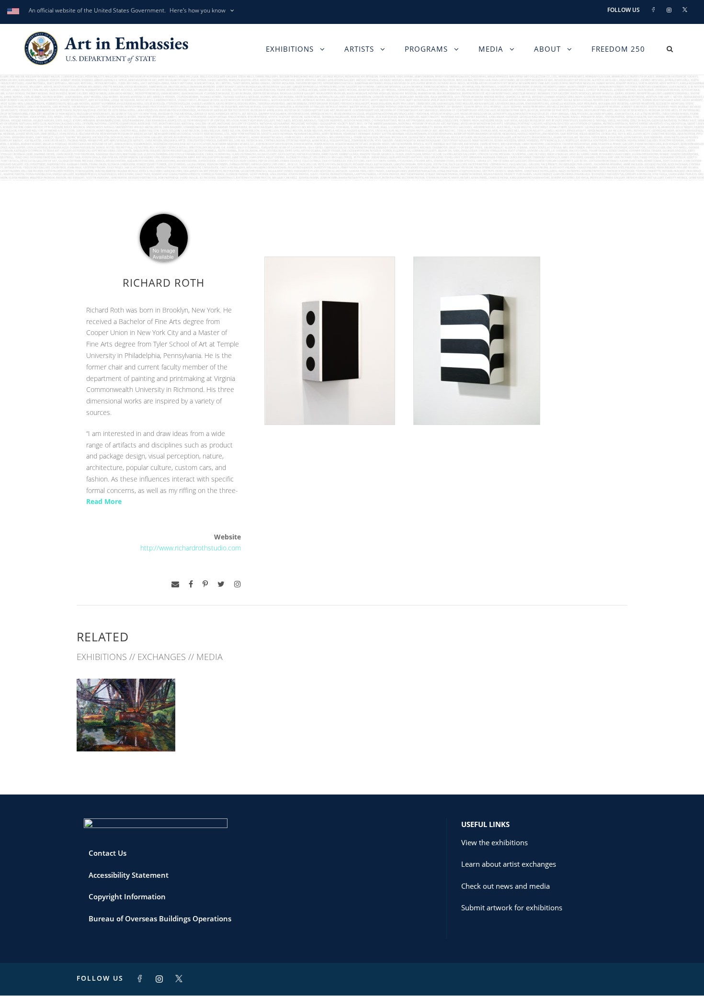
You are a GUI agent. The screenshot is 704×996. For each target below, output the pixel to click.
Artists (359, 49)
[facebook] (191, 584)
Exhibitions (290, 49)
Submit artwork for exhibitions (511, 907)
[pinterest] (205, 584)
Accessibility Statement (129, 875)
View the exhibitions (494, 842)
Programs (426, 49)
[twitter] (221, 584)
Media (490, 49)
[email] (175, 584)
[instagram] (237, 584)
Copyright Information (127, 896)
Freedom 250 (618, 49)
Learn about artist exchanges (508, 864)
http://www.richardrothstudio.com (190, 547)
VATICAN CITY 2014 (126, 731)
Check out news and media (505, 886)
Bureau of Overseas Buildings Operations (160, 918)
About (547, 49)
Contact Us (107, 853)
